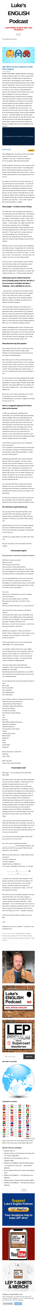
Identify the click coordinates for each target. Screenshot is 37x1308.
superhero (27, 938)
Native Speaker (11, 935)
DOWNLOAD (6, 149)
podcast (21, 938)
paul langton (14, 938)
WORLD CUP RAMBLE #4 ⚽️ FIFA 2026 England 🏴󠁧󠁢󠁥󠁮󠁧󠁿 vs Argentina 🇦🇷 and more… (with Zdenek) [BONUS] (19, 1165)
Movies (4, 935)
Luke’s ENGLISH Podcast (18, 13)
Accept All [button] (18, 1303)
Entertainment (20, 933)
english (24, 935)
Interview (27, 933)
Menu (18, 34)
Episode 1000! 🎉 (9, 1151)
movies (9, 938)
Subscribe (29, 1056)
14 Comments (6, 71)
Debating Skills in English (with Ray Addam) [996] (19, 1180)
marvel (4, 938)
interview (29, 935)
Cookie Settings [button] (8, 1303)
